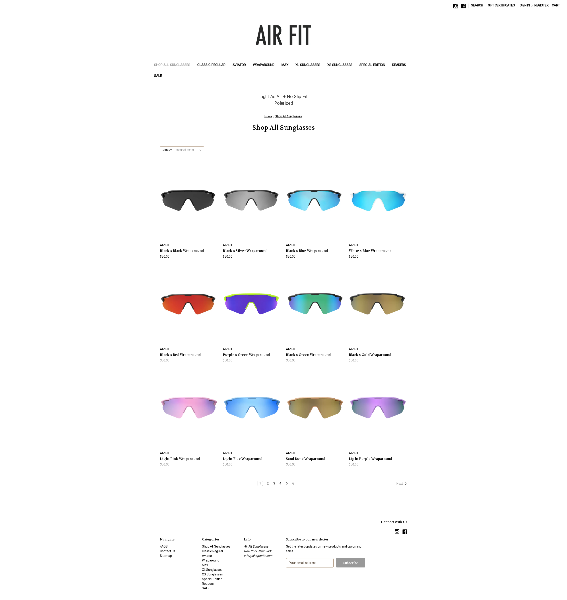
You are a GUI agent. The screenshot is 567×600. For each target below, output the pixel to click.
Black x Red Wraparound (180, 355)
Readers (399, 65)
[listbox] (189, 150)
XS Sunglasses (339, 65)
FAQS (164, 546)
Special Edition (372, 65)
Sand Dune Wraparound (305, 459)
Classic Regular (211, 65)
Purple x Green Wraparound (246, 355)
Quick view (188, 194)
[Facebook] (463, 6)
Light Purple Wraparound (370, 459)
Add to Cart (189, 210)
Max (285, 65)
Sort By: (167, 149)
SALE (158, 76)
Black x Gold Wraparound (370, 355)
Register (541, 5)
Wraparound (263, 65)
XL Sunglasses (307, 65)
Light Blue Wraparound (242, 459)
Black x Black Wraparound (182, 251)
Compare (188, 203)
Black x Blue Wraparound (307, 251)
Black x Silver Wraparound (245, 251)
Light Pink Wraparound (180, 459)
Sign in (525, 5)
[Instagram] (455, 6)
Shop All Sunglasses (172, 65)
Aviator (239, 65)
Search (477, 5)
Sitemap (166, 556)
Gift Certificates (501, 5)
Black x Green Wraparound (308, 355)
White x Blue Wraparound (370, 251)
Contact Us (167, 551)
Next (400, 483)
